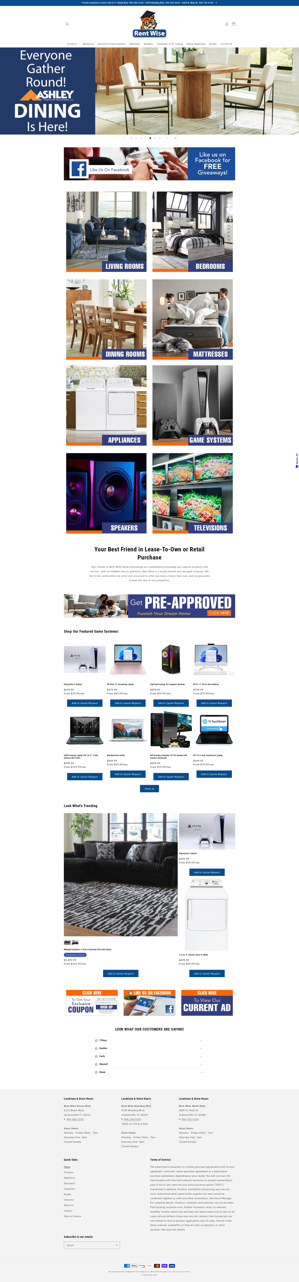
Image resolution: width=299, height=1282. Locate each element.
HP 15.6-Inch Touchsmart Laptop (208, 755)
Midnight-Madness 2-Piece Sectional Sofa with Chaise (88, 949)
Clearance (69, 1199)
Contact (68, 1210)
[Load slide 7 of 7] (159, 138)
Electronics (69, 1183)
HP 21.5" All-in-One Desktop (206, 684)
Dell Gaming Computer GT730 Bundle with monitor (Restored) (168, 756)
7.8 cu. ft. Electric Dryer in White (193, 955)
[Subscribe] (116, 1245)
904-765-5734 (190, 1119)
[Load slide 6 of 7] (155, 138)
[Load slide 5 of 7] (150, 138)
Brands (67, 1194)
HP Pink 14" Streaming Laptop (120, 684)
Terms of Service (72, 1216)
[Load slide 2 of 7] (136, 138)
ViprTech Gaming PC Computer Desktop (167, 684)
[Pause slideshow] (175, 138)
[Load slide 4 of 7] (145, 138)
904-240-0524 (132, 1119)
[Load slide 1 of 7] (131, 138)
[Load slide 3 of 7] (141, 138)
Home (67, 1167)
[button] (67, 24)
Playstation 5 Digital (73, 684)
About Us (69, 1205)
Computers (69, 1188)
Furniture (68, 1172)
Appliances (69, 1177)
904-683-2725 (75, 1119)
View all (149, 788)
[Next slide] (167, 138)
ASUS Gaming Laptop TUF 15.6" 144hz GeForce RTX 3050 (81, 756)
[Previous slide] (124, 138)
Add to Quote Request (85, 703)
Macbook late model (116, 755)
